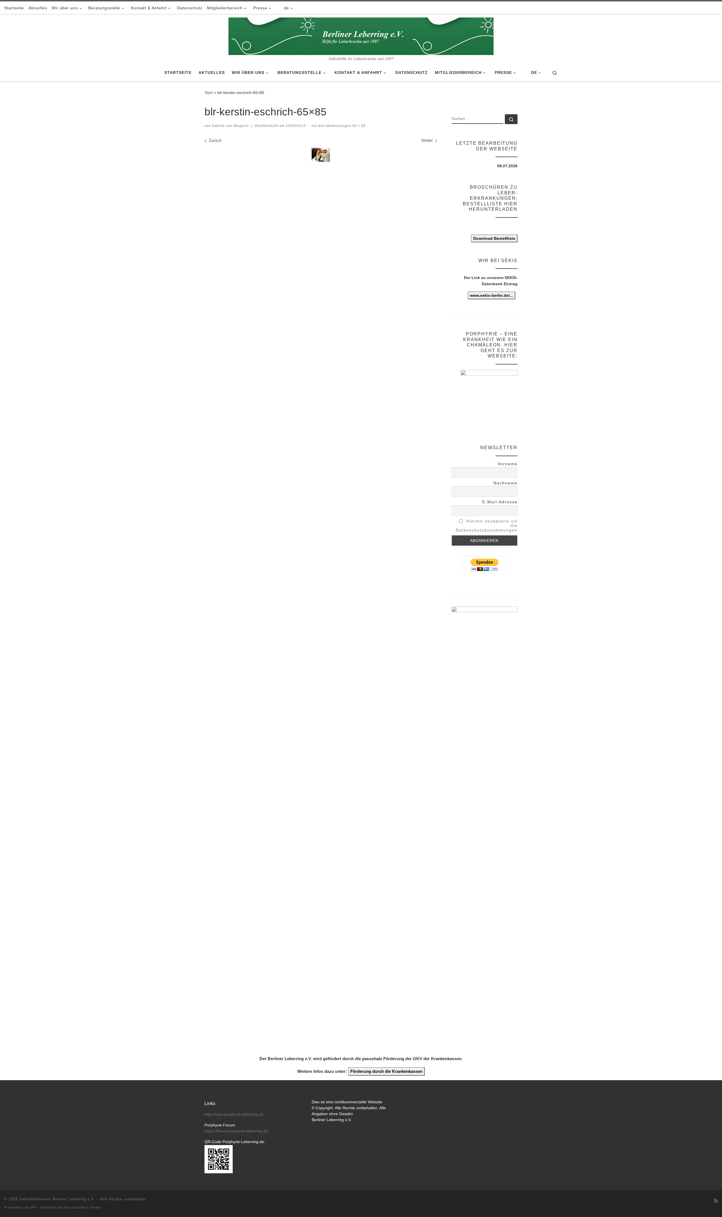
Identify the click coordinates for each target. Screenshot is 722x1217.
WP (33, 1207)
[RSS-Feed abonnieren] (716, 1200)
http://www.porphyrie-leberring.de (234, 1114)
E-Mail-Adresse (500, 502)
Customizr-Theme (85, 1207)
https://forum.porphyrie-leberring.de (236, 1131)
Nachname (506, 483)
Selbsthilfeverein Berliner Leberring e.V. (57, 1199)
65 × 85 (358, 126)
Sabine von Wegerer (230, 126)
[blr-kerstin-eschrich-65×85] (321, 155)
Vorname (508, 464)
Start (208, 92)
